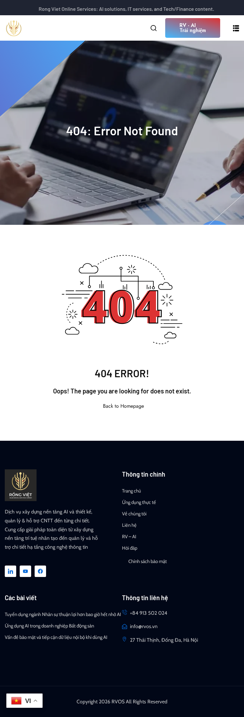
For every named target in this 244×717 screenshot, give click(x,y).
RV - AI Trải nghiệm (193, 28)
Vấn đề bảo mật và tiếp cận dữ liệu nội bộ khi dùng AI (56, 637)
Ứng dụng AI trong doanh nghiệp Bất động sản (49, 626)
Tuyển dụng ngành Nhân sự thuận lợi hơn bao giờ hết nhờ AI (63, 614)
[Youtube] (25, 571)
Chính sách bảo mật (147, 561)
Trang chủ (131, 491)
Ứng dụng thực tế (139, 502)
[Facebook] (40, 571)
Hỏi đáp (129, 548)
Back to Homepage (123, 406)
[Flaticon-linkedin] (10, 571)
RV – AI (129, 536)
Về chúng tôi (134, 514)
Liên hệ (129, 525)
